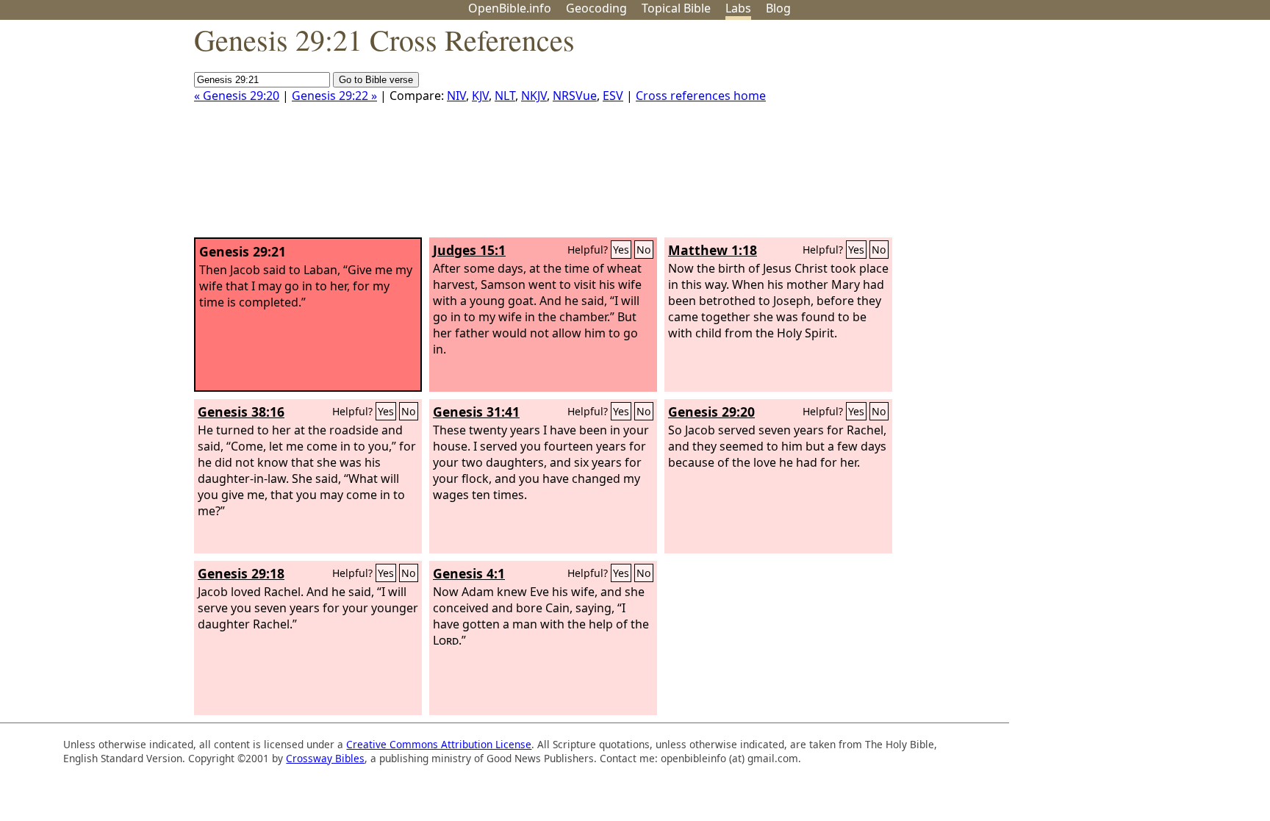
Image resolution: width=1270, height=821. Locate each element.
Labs (738, 8)
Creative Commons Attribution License (438, 744)
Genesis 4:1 (469, 573)
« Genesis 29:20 (236, 95)
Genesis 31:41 (476, 411)
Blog (778, 8)
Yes (621, 250)
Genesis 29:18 (241, 573)
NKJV (534, 95)
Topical (676, 8)
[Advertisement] (1121, 134)
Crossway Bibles (325, 758)
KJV (480, 95)
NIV (456, 95)
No (643, 250)
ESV (613, 95)
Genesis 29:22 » (334, 95)
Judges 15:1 (469, 250)
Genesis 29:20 (711, 411)
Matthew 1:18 (712, 250)
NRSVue (575, 95)
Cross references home (701, 95)
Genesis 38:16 (241, 411)
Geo (596, 8)
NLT (505, 95)
